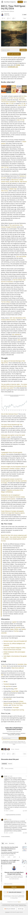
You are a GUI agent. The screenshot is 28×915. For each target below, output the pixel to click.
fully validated (16, 334)
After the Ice (23, 181)
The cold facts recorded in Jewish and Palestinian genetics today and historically (9, 852)
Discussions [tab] (11, 843)
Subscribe (20, 1)
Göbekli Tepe (13, 189)
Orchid (18, 65)
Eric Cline (23, 96)
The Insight (16, 707)
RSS (2, 674)
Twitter (4, 666)
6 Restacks (17, 749)
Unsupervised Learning (17, 710)
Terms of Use (21, 895)
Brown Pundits (7, 699)
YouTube (16, 631)
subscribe (18, 627)
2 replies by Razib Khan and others (13, 814)
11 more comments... (5, 836)
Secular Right (14, 691)
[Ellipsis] (26, 776)
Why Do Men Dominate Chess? (9, 414)
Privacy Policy (15, 898)
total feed (8, 686)
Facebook (6, 684)
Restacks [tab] (10, 763)
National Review (8, 703)
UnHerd (21, 701)
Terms (16, 905)
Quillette (6, 705)
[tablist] (7, 763)
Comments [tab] (4, 763)
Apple (12, 629)
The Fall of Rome (5, 302)
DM (4, 681)
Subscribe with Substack (15, 892)
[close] (24, 866)
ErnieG (5, 776)
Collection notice (22, 905)
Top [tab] (2, 843)
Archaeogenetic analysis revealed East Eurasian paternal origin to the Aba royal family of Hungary (14, 480)
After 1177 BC (9, 103)
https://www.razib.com (17, 668)
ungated (14, 622)
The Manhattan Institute (19, 703)
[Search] (25, 843)
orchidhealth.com (13, 67)
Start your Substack (10, 908)
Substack (7, 912)
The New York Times (17, 705)
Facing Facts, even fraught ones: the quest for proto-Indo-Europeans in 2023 (10, 862)
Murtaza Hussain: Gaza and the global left (15, 641)
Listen (25, 14)
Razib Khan (6, 13)
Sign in (25, 1)
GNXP (15, 688)
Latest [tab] (6, 843)
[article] (14, 852)
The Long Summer (21, 256)
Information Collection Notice (18, 896)
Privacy (12, 905)
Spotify (23, 629)
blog (25, 664)
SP (4, 819)
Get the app (20, 908)
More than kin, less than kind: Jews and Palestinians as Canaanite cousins (9, 848)
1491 (18, 340)
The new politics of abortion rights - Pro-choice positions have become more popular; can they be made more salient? (14, 386)
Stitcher (16, 629)
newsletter (20, 664)
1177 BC (23, 103)
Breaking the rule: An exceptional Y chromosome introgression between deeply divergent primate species (13, 496)
